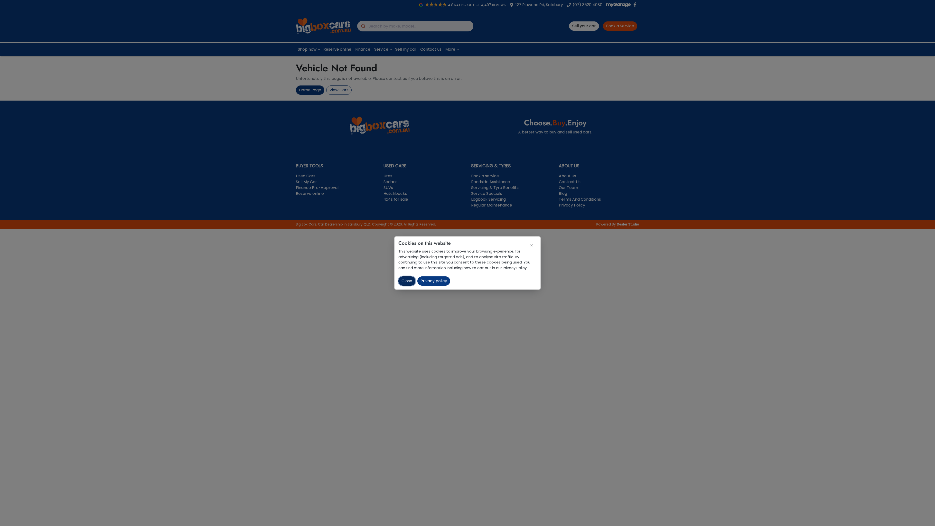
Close (407, 281)
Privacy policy (434, 281)
